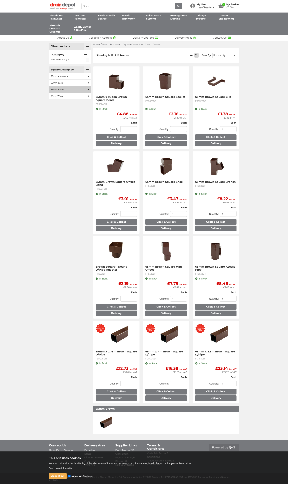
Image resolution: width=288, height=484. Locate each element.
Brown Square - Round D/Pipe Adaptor (112, 268)
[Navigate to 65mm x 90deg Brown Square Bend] (116, 81)
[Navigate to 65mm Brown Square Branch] (215, 166)
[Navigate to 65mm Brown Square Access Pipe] (215, 251)
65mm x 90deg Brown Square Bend (112, 98)
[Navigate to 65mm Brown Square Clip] (215, 81)
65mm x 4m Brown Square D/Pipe (164, 353)
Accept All (57, 476)
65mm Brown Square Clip (213, 97)
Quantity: (114, 129)
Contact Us (219, 38)
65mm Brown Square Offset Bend (116, 183)
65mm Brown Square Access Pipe (215, 268)
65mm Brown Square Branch (215, 182)
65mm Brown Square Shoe (164, 182)
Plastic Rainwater (128, 17)
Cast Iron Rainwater (80, 17)
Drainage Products (200, 17)
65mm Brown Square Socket (165, 97)
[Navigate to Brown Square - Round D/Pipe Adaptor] (116, 251)
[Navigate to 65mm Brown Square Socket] (166, 81)
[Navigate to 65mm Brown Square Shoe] (166, 166)
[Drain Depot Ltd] (62, 6)
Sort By (206, 55)
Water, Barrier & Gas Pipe (82, 28)
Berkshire (90, 450)
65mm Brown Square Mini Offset (164, 268)
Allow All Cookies (82, 476)
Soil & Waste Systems (153, 17)
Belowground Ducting (178, 17)
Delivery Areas (183, 38)
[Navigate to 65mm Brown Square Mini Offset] (166, 251)
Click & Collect (116, 137)
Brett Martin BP (124, 450)
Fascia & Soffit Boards (106, 17)
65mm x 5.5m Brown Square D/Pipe (215, 353)
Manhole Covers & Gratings (55, 28)
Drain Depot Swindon (61, 450)
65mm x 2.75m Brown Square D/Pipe (116, 353)
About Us (63, 38)
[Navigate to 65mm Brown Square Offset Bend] (116, 166)
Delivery (116, 143)
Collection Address (100, 38)
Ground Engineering (226, 17)
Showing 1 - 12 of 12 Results (112, 55)
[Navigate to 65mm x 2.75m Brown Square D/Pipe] (116, 336)
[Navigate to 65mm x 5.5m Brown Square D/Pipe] (215, 336)
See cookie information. (61, 468)
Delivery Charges (143, 38)
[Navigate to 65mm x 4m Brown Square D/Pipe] (166, 336)
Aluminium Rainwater (56, 17)
